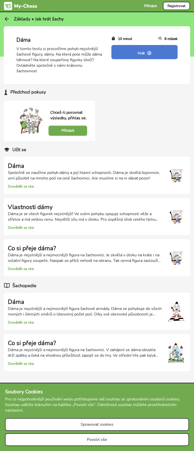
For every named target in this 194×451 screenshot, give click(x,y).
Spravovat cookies (97, 424)
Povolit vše (97, 439)
